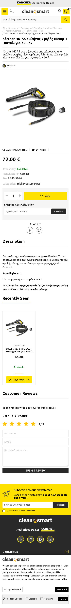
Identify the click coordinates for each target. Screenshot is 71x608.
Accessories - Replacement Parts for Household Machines (35, 28)
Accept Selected (12, 589)
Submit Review (36, 470)
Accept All (62, 589)
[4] (26, 424)
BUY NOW (19, 380)
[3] (19, 424)
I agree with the (21, 511)
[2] (12, 424)
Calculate (58, 211)
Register (60, 504)
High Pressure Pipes (34, 31)
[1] (4, 424)
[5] (33, 424)
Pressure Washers (13, 31)
